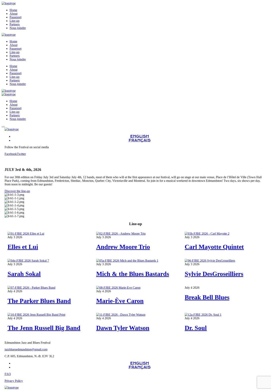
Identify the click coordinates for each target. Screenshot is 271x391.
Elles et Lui (23, 246)
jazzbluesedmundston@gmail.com (26, 349)
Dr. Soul (196, 327)
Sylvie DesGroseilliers (214, 273)
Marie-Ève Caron (120, 300)
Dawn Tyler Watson (122, 327)
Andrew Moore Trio (123, 246)
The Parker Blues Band (39, 300)
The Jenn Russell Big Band (44, 327)
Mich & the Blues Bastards (132, 273)
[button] (135, 191)
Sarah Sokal (24, 273)
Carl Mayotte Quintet (214, 246)
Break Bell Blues (207, 297)
